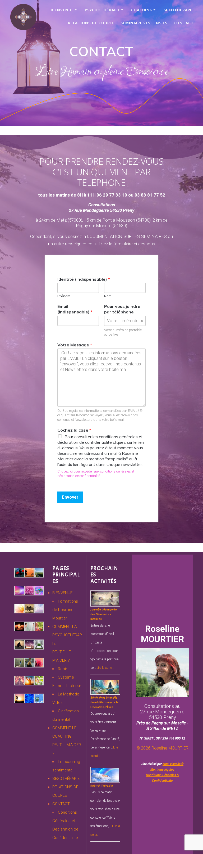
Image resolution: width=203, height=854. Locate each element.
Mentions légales (162, 769)
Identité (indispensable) (83, 279)
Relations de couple (91, 22)
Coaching (142, 9)
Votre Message (74, 344)
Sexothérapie (179, 9)
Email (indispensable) (75, 309)
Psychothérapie (102, 9)
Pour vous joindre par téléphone (122, 309)
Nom (108, 296)
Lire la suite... (105, 668)
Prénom (63, 296)
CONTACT (61, 803)
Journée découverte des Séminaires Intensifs (103, 614)
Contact (184, 22)
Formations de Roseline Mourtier (65, 610)
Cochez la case (74, 430)
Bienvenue (62, 9)
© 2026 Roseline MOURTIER (162, 748)
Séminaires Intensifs (144, 22)
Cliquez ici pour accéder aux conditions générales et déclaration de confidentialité (95, 473)
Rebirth (64, 668)
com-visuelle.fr (173, 764)
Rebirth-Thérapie (101, 786)
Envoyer (70, 496)
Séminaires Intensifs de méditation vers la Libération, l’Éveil (104, 702)
